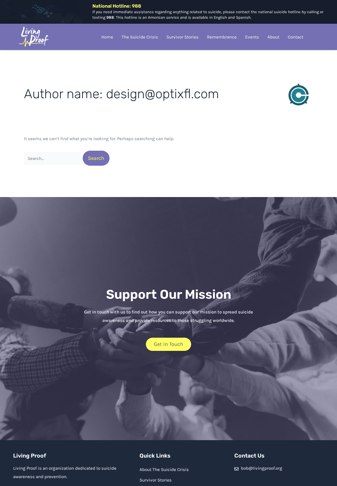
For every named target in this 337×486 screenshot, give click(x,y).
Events (252, 37)
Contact (295, 37)
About (273, 37)
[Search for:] (53, 158)
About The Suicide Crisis (164, 469)
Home (107, 37)
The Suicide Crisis (140, 37)
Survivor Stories (182, 37)
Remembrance (222, 37)
